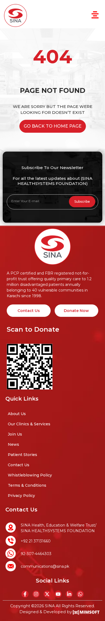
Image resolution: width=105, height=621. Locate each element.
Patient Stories (22, 454)
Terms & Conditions (27, 485)
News (13, 444)
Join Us (15, 434)
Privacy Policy (21, 495)
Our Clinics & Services (29, 424)
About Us (17, 413)
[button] (95, 15)
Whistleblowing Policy (30, 475)
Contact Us (18, 464)
